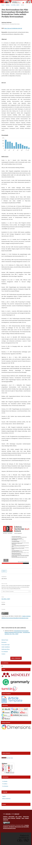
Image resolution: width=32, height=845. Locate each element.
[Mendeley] (16, 677)
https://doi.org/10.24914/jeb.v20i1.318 (13, 28)
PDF (5, 571)
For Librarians (5, 786)
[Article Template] (12, 702)
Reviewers (4, 642)
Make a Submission (16, 658)
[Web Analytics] (4, 758)
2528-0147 (16, 814)
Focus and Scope (6, 644)
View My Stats (9, 758)
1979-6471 (8, 814)
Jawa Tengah (25, 818)
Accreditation (5, 651)
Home (3, 5)
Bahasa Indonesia (6, 798)
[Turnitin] (9, 690)
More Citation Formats (8, 591)
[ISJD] (6, 710)
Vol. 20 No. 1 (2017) (15, 5)
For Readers (4, 781)
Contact (3, 654)
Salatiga (18, 818)
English (4, 796)
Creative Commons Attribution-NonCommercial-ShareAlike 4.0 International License (16, 826)
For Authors (4, 783)
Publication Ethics (6, 649)
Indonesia (5, 819)
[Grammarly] (16, 686)
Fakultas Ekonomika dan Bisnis (12, 816)
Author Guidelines (6, 647)
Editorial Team (5, 640)
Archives (7, 5)
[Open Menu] (1, 1)
